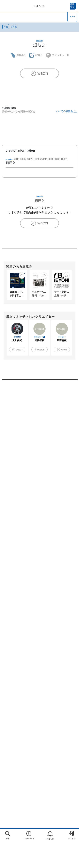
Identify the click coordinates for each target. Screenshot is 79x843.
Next (76, 287)
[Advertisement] (39, 434)
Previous (3, 287)
